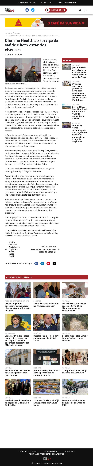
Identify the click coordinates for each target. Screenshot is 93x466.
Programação (50, 451)
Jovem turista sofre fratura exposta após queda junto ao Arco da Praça (79, 72)
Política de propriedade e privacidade (46, 454)
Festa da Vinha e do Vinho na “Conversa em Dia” (46, 304)
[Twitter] (33, 10)
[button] (48, 10)
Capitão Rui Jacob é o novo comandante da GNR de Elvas (46, 338)
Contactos (69, 451)
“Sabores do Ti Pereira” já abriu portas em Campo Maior (46, 402)
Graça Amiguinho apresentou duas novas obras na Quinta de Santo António (17, 307)
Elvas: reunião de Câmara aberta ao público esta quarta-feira (17, 372)
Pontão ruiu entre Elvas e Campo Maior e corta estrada (75, 338)
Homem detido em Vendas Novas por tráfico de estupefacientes (46, 372)
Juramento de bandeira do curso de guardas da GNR (73, 402)
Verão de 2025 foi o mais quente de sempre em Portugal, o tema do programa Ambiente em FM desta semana (17, 340)
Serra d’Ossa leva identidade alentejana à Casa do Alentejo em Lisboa (80, 113)
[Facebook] (27, 10)
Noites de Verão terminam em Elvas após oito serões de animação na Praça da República (79, 133)
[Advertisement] (75, 44)
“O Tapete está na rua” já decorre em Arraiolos (74, 371)
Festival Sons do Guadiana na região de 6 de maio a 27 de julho (18, 402)
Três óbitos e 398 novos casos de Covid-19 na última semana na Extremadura (74, 307)
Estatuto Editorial (28, 451)
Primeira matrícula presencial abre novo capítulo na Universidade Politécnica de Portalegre (79, 92)
